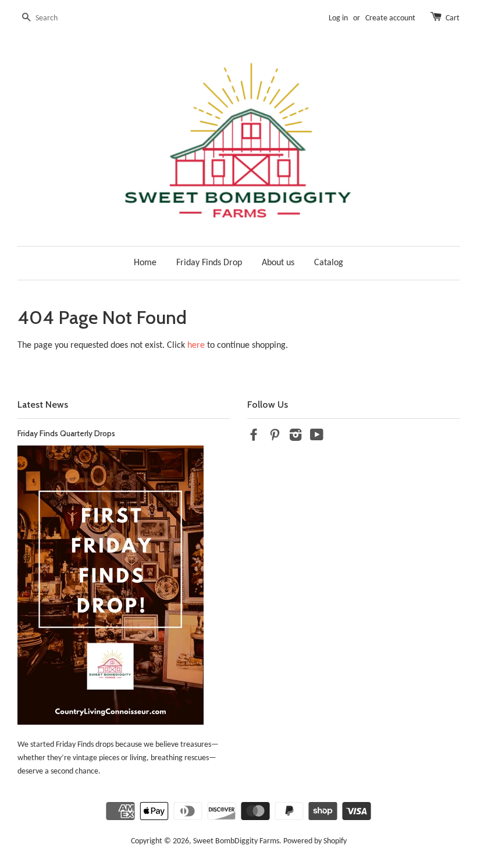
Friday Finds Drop (209, 263)
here (196, 345)
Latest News (42, 404)
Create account (390, 18)
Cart (453, 18)
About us (278, 263)
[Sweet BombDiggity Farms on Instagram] (295, 437)
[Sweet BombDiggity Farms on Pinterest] (274, 437)
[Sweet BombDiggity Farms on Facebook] (253, 437)
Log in (338, 18)
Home (145, 263)
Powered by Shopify (315, 841)
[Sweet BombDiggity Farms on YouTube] (316, 437)
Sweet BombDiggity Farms (236, 841)
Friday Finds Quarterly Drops (66, 433)
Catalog (328, 263)
